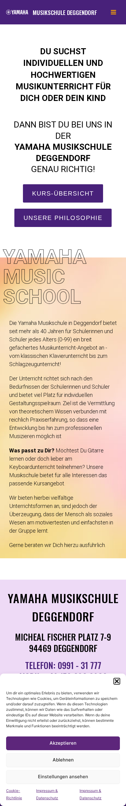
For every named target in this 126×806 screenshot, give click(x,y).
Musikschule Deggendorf (65, 12)
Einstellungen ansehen (63, 776)
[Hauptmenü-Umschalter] (113, 12)
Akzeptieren (63, 743)
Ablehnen (63, 760)
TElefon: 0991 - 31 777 (63, 665)
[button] (117, 681)
